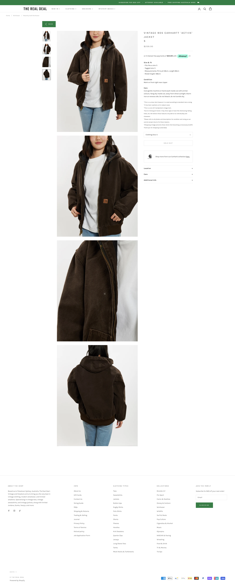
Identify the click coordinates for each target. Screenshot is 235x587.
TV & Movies (161, 548)
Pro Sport (160, 495)
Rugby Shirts (118, 507)
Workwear (16, 15)
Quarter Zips (118, 535)
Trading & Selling (80, 515)
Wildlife (160, 511)
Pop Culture (161, 519)
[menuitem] (55, 9)
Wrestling (160, 539)
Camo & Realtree (163, 499)
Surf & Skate (162, 515)
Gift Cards (78, 495)
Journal (77, 519)
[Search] (205, 8)
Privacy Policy (79, 523)
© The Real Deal (17, 577)
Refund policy (79, 531)
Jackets (116, 499)
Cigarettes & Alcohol (165, 523)
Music (159, 527)
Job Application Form (82, 535)
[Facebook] (9, 510)
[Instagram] (14, 510)
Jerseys (116, 539)
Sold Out (168, 143)
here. (188, 157)
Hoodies (116, 527)
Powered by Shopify (17, 580)
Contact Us (78, 499)
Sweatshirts (117, 495)
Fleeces (116, 523)
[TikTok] (20, 510)
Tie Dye (159, 552)
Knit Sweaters (118, 531)
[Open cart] (210, 8)
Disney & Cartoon (163, 503)
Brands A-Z (161, 491)
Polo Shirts (117, 511)
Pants (115, 515)
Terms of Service (80, 527)
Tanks (115, 548)
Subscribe (204, 505)
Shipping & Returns (81, 511)
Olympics (160, 531)
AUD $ (12, 572)
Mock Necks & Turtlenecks (123, 552)
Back (50, 24)
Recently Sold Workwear (31, 15)
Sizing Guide (78, 503)
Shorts (115, 519)
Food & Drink (162, 544)
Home (8, 15)
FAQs (75, 507)
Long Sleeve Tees (119, 544)
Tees (115, 491)
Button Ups (117, 503)
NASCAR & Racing (164, 535)
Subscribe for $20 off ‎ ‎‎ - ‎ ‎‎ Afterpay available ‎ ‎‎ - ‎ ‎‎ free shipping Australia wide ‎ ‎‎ (168, 2)
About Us (77, 491)
